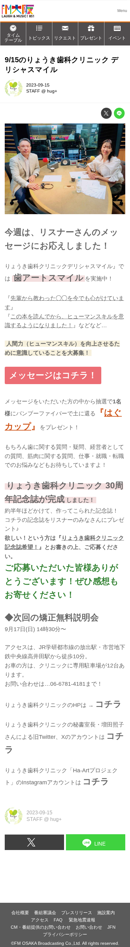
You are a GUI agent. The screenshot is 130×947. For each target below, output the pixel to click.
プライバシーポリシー (65, 934)
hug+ (52, 90)
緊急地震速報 (82, 919)
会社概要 (20, 912)
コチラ (108, 704)
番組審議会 (45, 912)
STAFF (33, 90)
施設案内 (106, 912)
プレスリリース (76, 912)
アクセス (40, 919)
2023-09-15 (38, 84)
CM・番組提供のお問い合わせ (41, 927)
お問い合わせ (89, 927)
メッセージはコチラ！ (53, 375)
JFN (111, 927)
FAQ (59, 919)
